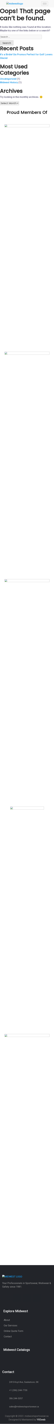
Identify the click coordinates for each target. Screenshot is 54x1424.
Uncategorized (8, 78)
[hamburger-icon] (44, 3)
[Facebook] (17, 1298)
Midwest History (9, 82)
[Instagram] (27, 1298)
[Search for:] (21, 37)
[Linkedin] (37, 1298)
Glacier (4, 58)
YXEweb (41, 1419)
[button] (46, 1351)
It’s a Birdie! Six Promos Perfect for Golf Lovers (26, 54)
